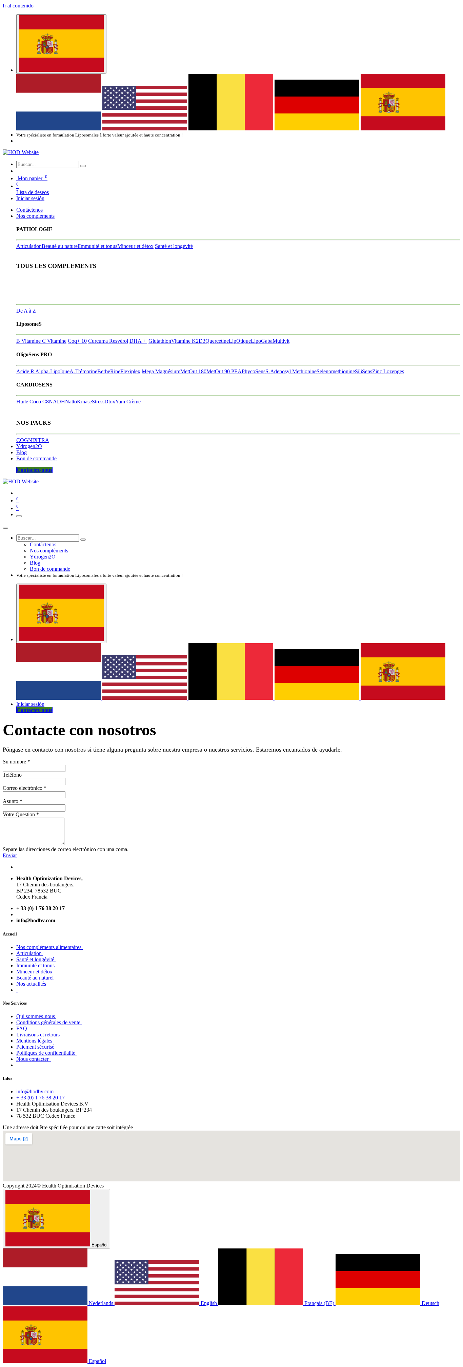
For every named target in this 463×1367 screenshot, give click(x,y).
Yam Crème (128, 401)
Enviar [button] (10, 855)
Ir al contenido (18, 5)
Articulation (29, 246)
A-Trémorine (83, 371)
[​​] (17, 990)
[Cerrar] (5, 528)
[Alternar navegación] (19, 516)
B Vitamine (29, 341)
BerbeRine (108, 371)
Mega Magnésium (161, 371)
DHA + (138, 341)
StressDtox (103, 401)
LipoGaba (262, 341)
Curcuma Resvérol (108, 341)
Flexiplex (130, 371)
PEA (236, 371)
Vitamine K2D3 (188, 341)
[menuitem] (59, 128)
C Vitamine (54, 341)
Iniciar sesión (30, 198)
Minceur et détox (135, 246)
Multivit (281, 341)
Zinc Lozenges (388, 371)
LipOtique (240, 341)
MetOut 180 (193, 371)
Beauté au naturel (60, 246)
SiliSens (363, 371)
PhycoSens (253, 371)
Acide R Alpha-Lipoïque (42, 371)
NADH (57, 401)
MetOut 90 (218, 371)
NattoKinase (78, 401)
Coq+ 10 (77, 341)
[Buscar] (83, 166)
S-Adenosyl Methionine (291, 371)
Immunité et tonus (98, 246)
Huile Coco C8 (32, 401)
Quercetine (217, 341)
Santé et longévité (174, 246)
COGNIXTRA (32, 440)
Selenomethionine (336, 371)
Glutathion (159, 341)
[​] (17, 934)
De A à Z (26, 311)
